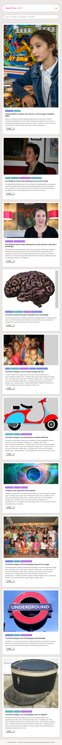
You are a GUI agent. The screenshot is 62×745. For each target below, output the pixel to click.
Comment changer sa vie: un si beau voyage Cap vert (24, 372)
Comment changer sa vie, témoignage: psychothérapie (25, 638)
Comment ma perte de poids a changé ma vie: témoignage (26, 315)
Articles (8, 178)
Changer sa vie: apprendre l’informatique (20, 490)
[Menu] (56, 8)
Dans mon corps (19, 311)
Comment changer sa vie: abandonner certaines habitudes (26, 437)
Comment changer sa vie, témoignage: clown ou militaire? (26, 715)
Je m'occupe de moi (25, 178)
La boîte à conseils (36, 178)
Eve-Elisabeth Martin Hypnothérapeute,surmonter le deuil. (26, 181)
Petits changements (37, 311)
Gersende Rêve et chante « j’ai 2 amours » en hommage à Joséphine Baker (29, 115)
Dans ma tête (9, 111)
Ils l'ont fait (17, 111)
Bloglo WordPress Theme (48, 742)
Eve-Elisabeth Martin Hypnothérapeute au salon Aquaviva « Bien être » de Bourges (31, 245)
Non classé (24, 487)
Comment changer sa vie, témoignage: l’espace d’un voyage (27, 564)
